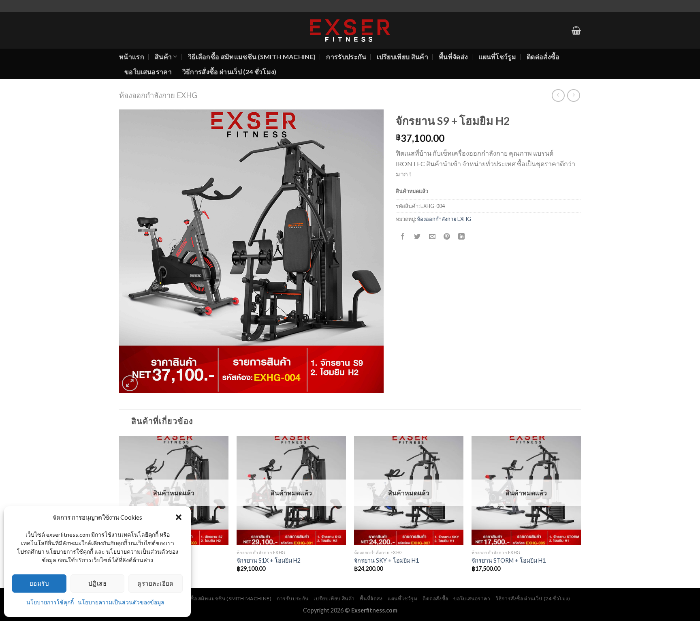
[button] (179, 517)
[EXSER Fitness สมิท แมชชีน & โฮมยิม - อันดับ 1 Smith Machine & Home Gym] (350, 30)
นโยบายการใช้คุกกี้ (50, 602)
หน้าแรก (131, 56)
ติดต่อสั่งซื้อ (543, 56)
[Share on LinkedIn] (461, 237)
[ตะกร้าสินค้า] (576, 30)
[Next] (580, 511)
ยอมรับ (39, 583)
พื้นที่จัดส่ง (453, 56)
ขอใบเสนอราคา (148, 71)
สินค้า (163, 56)
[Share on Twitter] (417, 237)
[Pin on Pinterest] (446, 237)
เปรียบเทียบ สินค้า (402, 56)
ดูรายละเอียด (155, 583)
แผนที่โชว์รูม (497, 56)
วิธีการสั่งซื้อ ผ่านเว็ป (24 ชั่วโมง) (229, 71)
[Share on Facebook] (403, 237)
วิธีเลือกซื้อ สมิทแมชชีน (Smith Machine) (252, 56)
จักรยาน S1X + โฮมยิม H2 (269, 560)
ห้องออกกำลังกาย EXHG (158, 95)
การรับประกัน (346, 56)
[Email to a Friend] (432, 237)
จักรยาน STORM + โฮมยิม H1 (509, 560)
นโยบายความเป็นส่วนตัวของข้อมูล (121, 602)
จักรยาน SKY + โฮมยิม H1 (386, 560)
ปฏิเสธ (97, 583)
